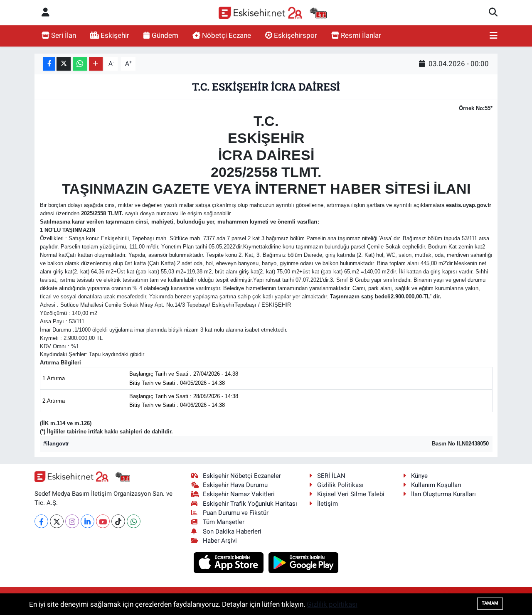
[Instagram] (72, 521)
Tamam (490, 603)
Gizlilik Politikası (340, 485)
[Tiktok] (118, 521)
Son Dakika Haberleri (232, 531)
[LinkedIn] (87, 521)
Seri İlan (63, 35)
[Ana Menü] (494, 35)
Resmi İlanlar (361, 35)
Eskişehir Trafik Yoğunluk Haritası (250, 503)
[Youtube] (103, 521)
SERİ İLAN (331, 476)
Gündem (165, 35)
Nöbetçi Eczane (226, 35)
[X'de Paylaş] (64, 64)
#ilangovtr (56, 443)
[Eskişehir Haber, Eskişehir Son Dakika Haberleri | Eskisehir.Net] (273, 13)
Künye (419, 476)
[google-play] (303, 562)
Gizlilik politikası (332, 604)
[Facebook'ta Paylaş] (49, 64)
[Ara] (493, 12)
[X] (57, 521)
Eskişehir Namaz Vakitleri (239, 494)
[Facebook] (41, 521)
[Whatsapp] (133, 521)
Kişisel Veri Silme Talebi (350, 494)
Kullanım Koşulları (436, 485)
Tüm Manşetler (223, 522)
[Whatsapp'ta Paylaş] (80, 64)
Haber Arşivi (220, 540)
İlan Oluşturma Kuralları (443, 494)
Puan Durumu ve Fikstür (235, 513)
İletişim (327, 503)
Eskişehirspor (295, 35)
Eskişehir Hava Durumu (235, 485)
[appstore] (229, 562)
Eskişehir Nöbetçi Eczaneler (242, 476)
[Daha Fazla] (96, 64)
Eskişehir (115, 35)
